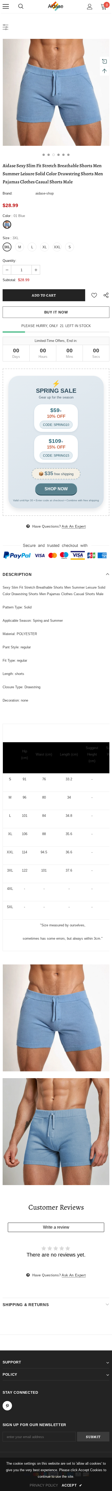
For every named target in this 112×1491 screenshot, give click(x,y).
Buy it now (56, 312)
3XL (7, 247)
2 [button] (48, 155)
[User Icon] (89, 6)
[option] (56, 92)
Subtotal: (9, 280)
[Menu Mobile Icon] (6, 6)
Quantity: (9, 261)
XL (44, 247)
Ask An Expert (74, 526)
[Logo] (56, 6)
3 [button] (53, 155)
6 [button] (68, 155)
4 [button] (58, 155)
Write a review (56, 1227)
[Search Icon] (20, 6)
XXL (57, 247)
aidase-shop (44, 193)
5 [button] (63, 155)
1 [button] (43, 155)
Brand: (8, 193)
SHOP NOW (56, 489)
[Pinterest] (7, 1405)
